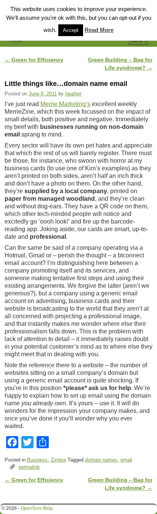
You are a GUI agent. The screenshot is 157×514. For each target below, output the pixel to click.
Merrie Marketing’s (65, 104)
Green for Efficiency (34, 60)
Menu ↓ (138, 41)
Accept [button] (70, 30)
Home (16, 40)
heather (73, 94)
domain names (101, 460)
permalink (29, 467)
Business (37, 460)
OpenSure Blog (37, 508)
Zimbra (58, 460)
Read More (99, 30)
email (126, 460)
